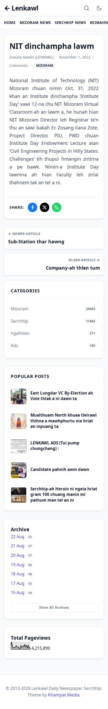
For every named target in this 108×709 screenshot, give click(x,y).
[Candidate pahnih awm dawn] (18, 476)
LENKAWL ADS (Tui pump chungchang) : (54, 445)
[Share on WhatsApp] (56, 207)
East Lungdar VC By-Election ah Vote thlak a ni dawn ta (61, 395)
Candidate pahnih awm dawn (59, 469)
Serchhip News (70, 22)
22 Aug (21, 536)
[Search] (86, 8)
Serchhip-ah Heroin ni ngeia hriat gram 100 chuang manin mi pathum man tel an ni (63, 494)
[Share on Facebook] (32, 207)
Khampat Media (63, 695)
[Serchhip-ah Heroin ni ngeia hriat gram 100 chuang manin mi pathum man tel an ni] (18, 501)
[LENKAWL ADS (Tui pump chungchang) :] (18, 452)
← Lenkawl (21, 8)
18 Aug (21, 574)
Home (10, 22)
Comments (18, 65)
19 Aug (21, 565)
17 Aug (21, 583)
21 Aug (21, 546)
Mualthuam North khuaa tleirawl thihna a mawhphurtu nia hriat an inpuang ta (63, 420)
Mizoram (44, 65)
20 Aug (21, 555)
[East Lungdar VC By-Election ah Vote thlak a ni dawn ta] (18, 403)
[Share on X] (44, 207)
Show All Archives (54, 608)
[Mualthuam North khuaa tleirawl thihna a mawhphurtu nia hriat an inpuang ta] (18, 427)
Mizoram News (35, 22)
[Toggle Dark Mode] (99, 8)
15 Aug (21, 592)
